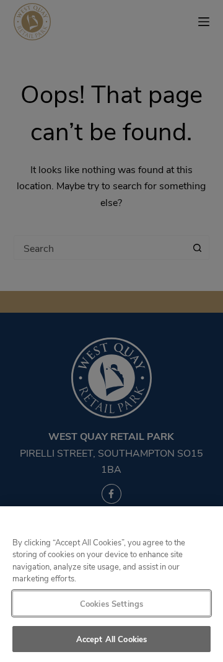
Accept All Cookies (111, 638)
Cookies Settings (111, 603)
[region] (111, 584)
